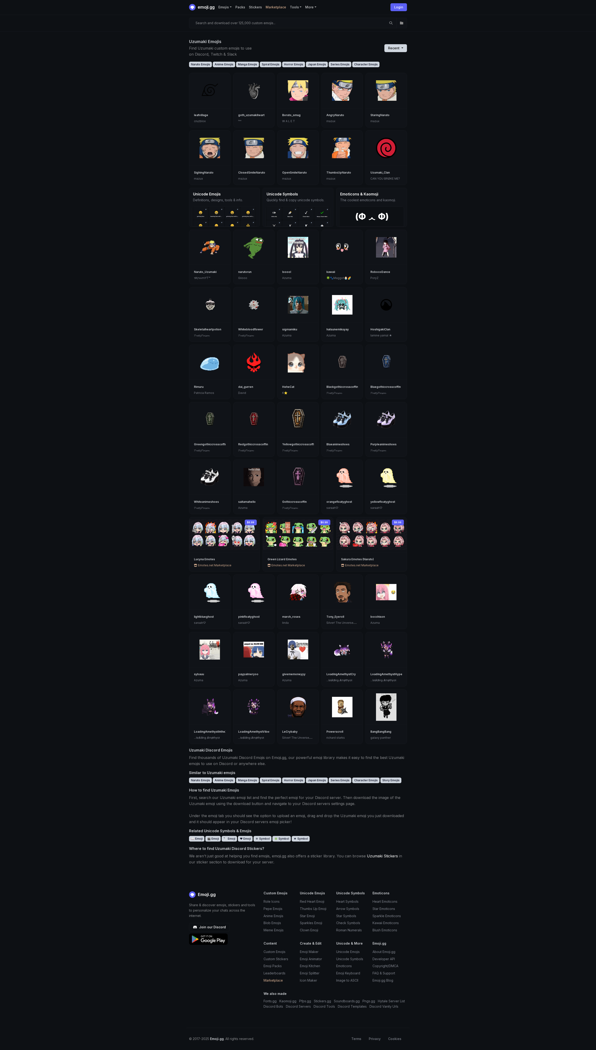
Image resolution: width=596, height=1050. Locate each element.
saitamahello (247, 501)
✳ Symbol (281, 838)
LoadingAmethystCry (341, 674)
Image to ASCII (347, 980)
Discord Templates (352, 1006)
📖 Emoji (197, 838)
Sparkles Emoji (311, 923)
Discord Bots (273, 1006)
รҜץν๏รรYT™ (202, 278)
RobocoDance (380, 272)
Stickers (255, 7)
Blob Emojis (272, 923)
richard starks (335, 737)
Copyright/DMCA (385, 966)
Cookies (394, 1039)
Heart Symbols (347, 901)
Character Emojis (366, 64)
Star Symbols (346, 916)
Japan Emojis (317, 64)
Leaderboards (274, 973)
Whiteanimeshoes (206, 501)
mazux (330, 121)
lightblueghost (204, 616)
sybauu (199, 674)
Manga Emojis (247, 64)
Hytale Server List (391, 1001)
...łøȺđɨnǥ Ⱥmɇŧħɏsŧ (339, 680)
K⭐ (285, 393)
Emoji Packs (273, 966)
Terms (356, 1039)
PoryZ (374, 278)
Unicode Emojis (348, 952)
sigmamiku (289, 329)
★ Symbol (301, 838)
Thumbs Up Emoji (313, 909)
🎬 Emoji (213, 838)
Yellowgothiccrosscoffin (299, 444)
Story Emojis (391, 780)
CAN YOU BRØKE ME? (385, 178)
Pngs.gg (368, 1001)
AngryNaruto (335, 115)
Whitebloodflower (250, 329)
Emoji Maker (309, 952)
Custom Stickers (276, 959)
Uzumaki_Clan (380, 172)
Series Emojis (340, 64)
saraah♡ (332, 508)
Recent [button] (394, 48)
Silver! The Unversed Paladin (346, 622)
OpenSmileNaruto (294, 172)
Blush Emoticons (384, 930)
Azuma (286, 278)
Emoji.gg (206, 894)
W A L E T (288, 121)
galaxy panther (380, 737)
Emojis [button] (223, 7)
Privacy (375, 1039)
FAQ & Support (383, 973)
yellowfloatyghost (382, 501)
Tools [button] (294, 7)
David (242, 393)
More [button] (309, 7)
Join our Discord (212, 927)
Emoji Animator (311, 959)
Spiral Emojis (270, 64)
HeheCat (288, 387)
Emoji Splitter (309, 973)
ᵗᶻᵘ (239, 121)
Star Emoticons (383, 909)
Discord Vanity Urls (383, 1006)
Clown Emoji (309, 930)
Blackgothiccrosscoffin (342, 387)
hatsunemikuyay (337, 329)
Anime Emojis (224, 64)
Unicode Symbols (349, 959)
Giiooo (242, 278)
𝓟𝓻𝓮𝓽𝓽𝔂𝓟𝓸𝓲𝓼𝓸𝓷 (201, 335)
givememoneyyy (293, 674)
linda (285, 622)
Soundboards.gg (347, 1001)
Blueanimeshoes (337, 444)
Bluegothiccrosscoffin (385, 387)
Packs (240, 7)
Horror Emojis (293, 64)
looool (286, 272)
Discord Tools (324, 1006)
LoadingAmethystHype (386, 674)
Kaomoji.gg (287, 1001)
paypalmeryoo (248, 674)
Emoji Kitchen (310, 966)
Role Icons (272, 901)
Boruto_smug (291, 115)
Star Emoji (307, 916)
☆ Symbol (262, 838)
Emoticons (344, 966)
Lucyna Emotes (204, 559)
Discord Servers (298, 1006)
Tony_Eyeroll (335, 616)
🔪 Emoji (229, 838)
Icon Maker (308, 980)
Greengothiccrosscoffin (210, 444)
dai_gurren (245, 387)
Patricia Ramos (204, 393)
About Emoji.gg (383, 952)
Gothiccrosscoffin (294, 501)
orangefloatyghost (339, 501)
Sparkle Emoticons (386, 916)
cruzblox (200, 121)
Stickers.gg (322, 1001)
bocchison (377, 616)
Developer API (383, 959)
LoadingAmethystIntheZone (213, 731)
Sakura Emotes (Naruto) (357, 559)
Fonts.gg (270, 1001)
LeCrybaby (290, 731)
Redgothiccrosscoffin (253, 444)
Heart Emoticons (384, 901)
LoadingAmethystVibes (254, 731)
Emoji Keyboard (348, 973)
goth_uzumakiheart (251, 115)
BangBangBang (380, 731)
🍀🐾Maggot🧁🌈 (338, 278)
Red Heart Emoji (312, 901)
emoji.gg (206, 7)
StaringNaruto (379, 115)
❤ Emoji (245, 838)
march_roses (291, 616)
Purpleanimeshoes (383, 444)
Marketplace (276, 7)
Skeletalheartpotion (207, 329)
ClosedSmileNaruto (251, 172)
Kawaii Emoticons (385, 923)
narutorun (244, 272)
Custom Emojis (274, 952)
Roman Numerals (349, 930)
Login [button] (398, 7)
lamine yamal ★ (381, 335)
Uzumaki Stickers (382, 856)
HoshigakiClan (380, 329)
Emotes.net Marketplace (214, 565)
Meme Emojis (274, 930)
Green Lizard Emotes (282, 559)
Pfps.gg (305, 1001)
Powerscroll (334, 731)
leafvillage (201, 115)
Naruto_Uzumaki (205, 272)
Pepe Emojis (273, 909)
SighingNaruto (203, 172)
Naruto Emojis (200, 64)
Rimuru (198, 387)
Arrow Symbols (347, 909)
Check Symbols (348, 923)
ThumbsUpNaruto (338, 172)
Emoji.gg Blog (382, 980)
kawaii (330, 272)
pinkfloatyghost (249, 616)
